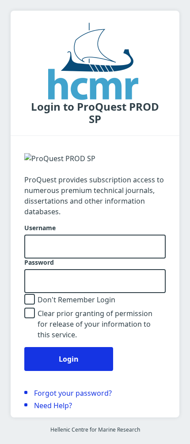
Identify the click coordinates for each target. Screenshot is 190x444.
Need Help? (53, 405)
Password (39, 262)
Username (40, 228)
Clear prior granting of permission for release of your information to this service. (95, 324)
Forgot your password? (73, 393)
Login (69, 359)
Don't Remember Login (76, 300)
